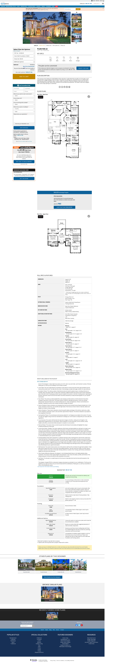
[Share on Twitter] (67, 87)
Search (42, 629)
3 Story (39, 651)
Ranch (13, 642)
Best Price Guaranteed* (28, 66)
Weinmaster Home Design (65, 646)
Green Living (65, 638)
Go (103, 3)
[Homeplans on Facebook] (76, 625)
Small (39, 646)
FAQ (54, 629)
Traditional (13, 643)
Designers (48, 6)
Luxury (39, 640)
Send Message (24, 127)
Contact (62, 629)
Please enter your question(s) (21, 114)
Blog (53, 6)
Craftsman (13, 639)
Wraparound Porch (39, 652)
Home (38, 50)
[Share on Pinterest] (69, 87)
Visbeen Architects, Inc (65, 645)
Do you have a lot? (18, 98)
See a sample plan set (42, 381)
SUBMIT (78, 9)
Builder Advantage (91, 639)
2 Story (39, 649)
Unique (43, 6)
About (57, 629)
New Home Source (91, 638)
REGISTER (97, 0)
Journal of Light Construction (91, 642)
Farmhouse (13, 640)
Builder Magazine (91, 640)
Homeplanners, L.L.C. (65, 639)
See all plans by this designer (52, 577)
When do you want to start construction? (23, 94)
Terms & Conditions (37, 9)
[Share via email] (60, 87)
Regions (38, 6)
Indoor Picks (24, 6)
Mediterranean (46, 50)
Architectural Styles (11, 6)
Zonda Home (91, 643)
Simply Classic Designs (65, 642)
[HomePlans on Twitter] (79, 625)
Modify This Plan (83, 68)
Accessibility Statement (69, 660)
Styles (46, 629)
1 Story (39, 648)
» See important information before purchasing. (48, 466)
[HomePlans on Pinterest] (81, 625)
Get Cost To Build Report (24, 161)
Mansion (39, 642)
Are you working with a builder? (21, 102)
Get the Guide (24, 178)
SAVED (94, 0)
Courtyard (39, 639)
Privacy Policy (45, 9)
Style (41, 50)
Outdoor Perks (31, 6)
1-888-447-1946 (28, 72)
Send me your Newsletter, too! (22, 123)
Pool (39, 645)
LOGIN (101, 0)
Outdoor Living (39, 643)
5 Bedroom (39, 638)
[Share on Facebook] (64, 87)
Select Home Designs (65, 640)
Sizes (18, 6)
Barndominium (13, 638)
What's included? (17, 50)
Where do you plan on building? (21, 107)
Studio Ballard (65, 643)
